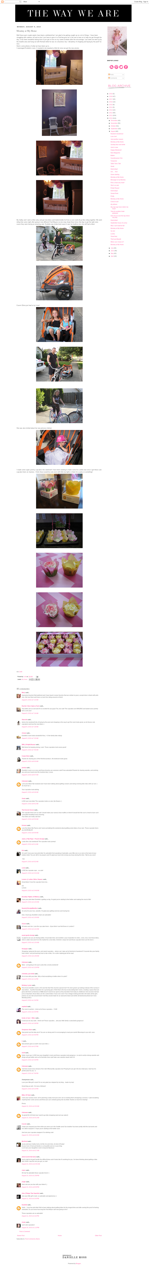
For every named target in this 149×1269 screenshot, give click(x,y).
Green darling (115, 174)
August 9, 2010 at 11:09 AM (30, 917)
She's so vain (115, 185)
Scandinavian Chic (117, 158)
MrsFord (24, 1141)
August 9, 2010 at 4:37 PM (30, 1046)
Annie (24, 1222)
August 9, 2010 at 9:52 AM (30, 861)
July (112, 248)
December (114, 120)
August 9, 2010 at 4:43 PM (30, 1060)
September (114, 128)
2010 (111, 118)
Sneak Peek (114, 193)
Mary (23, 692)
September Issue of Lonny (119, 223)
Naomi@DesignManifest (30, 908)
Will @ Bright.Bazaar (28, 744)
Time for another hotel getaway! (117, 212)
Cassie (24, 1124)
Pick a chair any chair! (117, 182)
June (112, 251)
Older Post (98, 1235)
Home (60, 1235)
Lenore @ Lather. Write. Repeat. (32, 879)
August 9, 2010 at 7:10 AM (30, 700)
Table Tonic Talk (116, 163)
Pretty (112, 196)
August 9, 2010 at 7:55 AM (30, 750)
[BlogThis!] (32, 679)
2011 (111, 115)
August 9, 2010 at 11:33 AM (30, 942)
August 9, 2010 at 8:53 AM (30, 819)
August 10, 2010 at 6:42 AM (30, 1135)
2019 (111, 94)
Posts (112, 74)
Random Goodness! (117, 134)
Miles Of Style (26, 1095)
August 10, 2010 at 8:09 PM (30, 1187)
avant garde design (28, 935)
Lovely (113, 234)
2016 (111, 102)
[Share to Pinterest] (39, 679)
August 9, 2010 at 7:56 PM (30, 1073)
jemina (24, 767)
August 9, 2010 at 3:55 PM (30, 1035)
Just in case (114, 147)
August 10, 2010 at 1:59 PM (30, 1175)
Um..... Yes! (114, 172)
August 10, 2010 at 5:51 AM (30, 1118)
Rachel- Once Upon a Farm (31, 706)
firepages (25, 949)
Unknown (25, 781)
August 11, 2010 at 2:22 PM (30, 1216)
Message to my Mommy (118, 180)
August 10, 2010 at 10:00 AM (31, 1164)
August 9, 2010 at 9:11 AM (30, 844)
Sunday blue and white (118, 144)
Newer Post (20, 1235)
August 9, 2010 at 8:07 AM (30, 775)
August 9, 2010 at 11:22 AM (30, 929)
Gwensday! (114, 169)
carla (23, 868)
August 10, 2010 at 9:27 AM (30, 1150)
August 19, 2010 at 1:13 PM (30, 1227)
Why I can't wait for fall (117, 225)
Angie (24, 1182)
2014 (111, 107)
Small (112, 166)
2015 (111, 104)
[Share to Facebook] (37, 679)
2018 (111, 96)
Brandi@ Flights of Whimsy (31, 897)
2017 (111, 99)
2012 (111, 113)
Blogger (78, 1263)
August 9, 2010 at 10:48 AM (30, 890)
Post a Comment (24, 1231)
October (113, 126)
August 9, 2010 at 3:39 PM (30, 1023)
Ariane (24, 733)
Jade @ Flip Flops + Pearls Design (33, 839)
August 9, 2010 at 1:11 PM (30, 979)
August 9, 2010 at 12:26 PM (30, 967)
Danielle (24, 1205)
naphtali (24, 1006)
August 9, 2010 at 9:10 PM (30, 1089)
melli (23, 1053)
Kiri (23, 850)
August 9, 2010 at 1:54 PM (30, 1000)
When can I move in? (117, 242)
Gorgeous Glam (27, 1029)
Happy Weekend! (116, 150)
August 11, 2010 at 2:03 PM (30, 1198)
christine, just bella (28, 974)
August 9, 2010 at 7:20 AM (30, 738)
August (113, 131)
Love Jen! (114, 136)
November (114, 123)
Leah (20, 671)
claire (23, 1170)
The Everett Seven (28, 810)
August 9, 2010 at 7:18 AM (30, 727)
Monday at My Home (117, 142)
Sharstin (24, 719)
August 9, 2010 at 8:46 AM (30, 792)
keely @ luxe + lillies (28, 1018)
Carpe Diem (26, 756)
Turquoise (114, 161)
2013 (111, 110)
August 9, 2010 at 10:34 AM (30, 873)
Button (113, 155)
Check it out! (114, 201)
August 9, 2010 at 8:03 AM (30, 761)
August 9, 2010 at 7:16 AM (30, 713)
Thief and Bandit (116, 239)
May (112, 253)
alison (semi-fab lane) (29, 1157)
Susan (24, 924)
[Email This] (30, 679)
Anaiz (23, 798)
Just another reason (117, 139)
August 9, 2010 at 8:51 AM (30, 804)
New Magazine (115, 153)
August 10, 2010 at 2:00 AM (30, 1106)
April (112, 256)
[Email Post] (37, 676)
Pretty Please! (115, 188)
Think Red (114, 236)
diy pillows (114, 204)
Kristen (24, 825)
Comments (113, 78)
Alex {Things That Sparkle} (30, 1193)
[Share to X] (34, 679)
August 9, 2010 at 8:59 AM (30, 833)
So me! (113, 231)
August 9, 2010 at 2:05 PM (30, 1012)
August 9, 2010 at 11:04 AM (30, 902)
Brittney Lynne (27, 985)
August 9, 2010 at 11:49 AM (30, 956)
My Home (24, 679)
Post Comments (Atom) (32, 1239)
